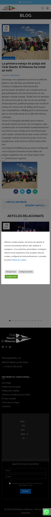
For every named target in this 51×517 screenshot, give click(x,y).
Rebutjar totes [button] (11, 272)
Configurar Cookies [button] (25, 272)
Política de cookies (19, 260)
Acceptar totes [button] (11, 277)
